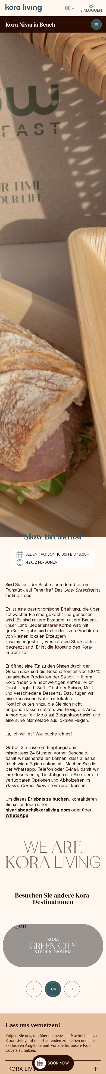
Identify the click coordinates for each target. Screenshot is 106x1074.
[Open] (96, 24)
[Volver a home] (23, 8)
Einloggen (91, 10)
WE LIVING (53, 853)
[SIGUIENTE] (72, 989)
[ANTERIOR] (34, 989)
